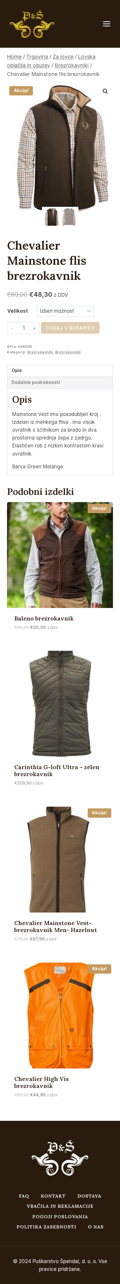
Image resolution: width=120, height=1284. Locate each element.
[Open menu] (109, 24)
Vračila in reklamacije (60, 1206)
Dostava (89, 1196)
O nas (96, 1227)
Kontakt (53, 1196)
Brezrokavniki (40, 352)
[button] (105, 91)
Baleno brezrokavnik (44, 618)
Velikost (17, 311)
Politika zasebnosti (46, 1227)
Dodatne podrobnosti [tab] (36, 382)
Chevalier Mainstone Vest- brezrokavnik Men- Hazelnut (55, 926)
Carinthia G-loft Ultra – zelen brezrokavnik (56, 770)
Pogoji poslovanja (60, 1216)
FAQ (24, 1196)
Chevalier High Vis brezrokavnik (41, 1082)
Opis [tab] (17, 370)
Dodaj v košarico (70, 328)
